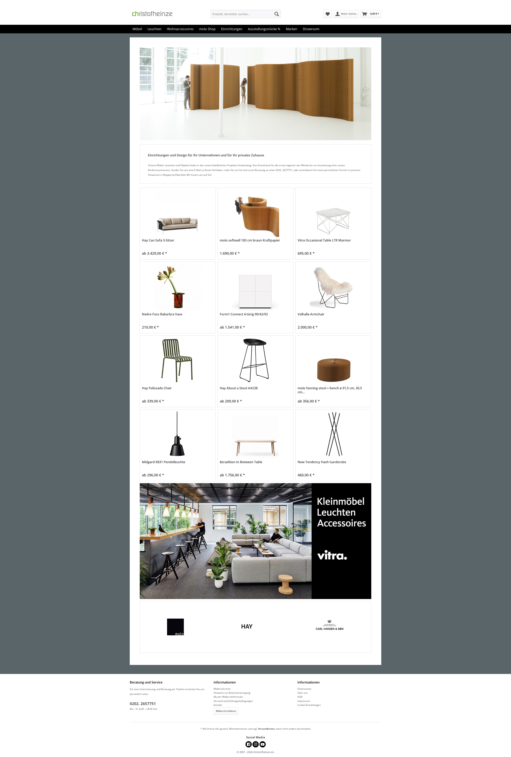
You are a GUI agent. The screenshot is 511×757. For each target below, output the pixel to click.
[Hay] (255, 627)
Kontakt (218, 705)
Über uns (302, 692)
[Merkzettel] (327, 14)
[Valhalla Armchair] (333, 287)
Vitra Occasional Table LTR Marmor (324, 240)
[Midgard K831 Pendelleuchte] (177, 435)
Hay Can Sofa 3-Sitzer (158, 240)
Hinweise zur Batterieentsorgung (232, 692)
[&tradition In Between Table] (255, 435)
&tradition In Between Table (241, 462)
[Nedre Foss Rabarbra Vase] (177, 287)
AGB (299, 696)
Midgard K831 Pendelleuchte (163, 462)
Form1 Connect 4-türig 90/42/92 (244, 314)
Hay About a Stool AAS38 (239, 388)
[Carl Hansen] (330, 627)
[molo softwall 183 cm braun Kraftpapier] (255, 213)
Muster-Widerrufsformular (228, 696)
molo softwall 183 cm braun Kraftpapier (250, 240)
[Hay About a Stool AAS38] (255, 361)
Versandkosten (266, 728)
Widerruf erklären (226, 711)
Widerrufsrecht (222, 688)
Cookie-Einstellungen (309, 705)
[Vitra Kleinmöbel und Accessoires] (255, 541)
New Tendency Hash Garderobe (322, 462)
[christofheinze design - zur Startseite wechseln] (156, 15)
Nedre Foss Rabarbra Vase (162, 314)
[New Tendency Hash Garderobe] (333, 435)
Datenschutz (304, 688)
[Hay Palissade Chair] (177, 361)
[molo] (181, 627)
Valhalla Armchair (311, 314)
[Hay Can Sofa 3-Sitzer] (177, 213)
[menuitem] (245, 14)
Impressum (303, 701)
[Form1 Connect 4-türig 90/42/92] (255, 287)
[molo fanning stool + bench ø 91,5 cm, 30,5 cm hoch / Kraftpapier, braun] (333, 361)
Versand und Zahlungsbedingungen (233, 701)
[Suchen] (276, 14)
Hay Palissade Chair (157, 388)
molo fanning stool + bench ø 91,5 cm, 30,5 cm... (330, 390)
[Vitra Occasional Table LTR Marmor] (333, 213)
